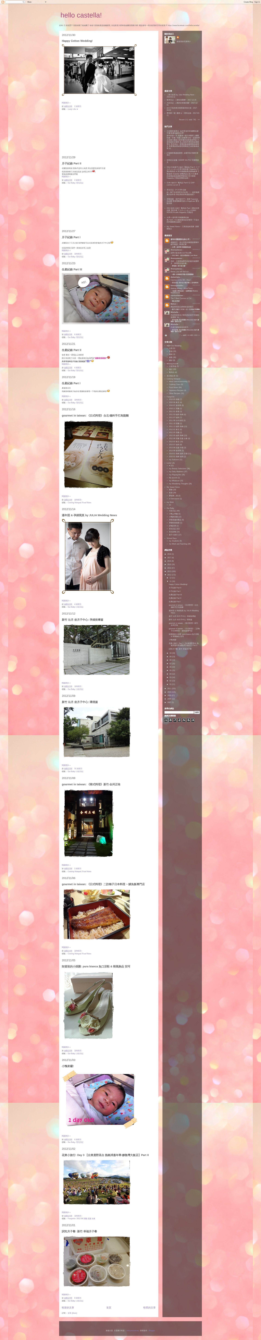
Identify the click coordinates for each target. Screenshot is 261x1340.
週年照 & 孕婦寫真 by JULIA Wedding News (89, 515)
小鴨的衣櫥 (173, 517)
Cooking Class (174, 384)
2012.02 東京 (174, 429)
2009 (169, 695)
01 (171, 684)
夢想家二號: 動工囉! (179, 266)
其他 (171, 351)
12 (171, 578)
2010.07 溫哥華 (175, 405)
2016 (169, 561)
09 (171, 657)
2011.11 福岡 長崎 (176, 426)
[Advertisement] (109, 133)
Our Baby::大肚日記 (75, 607)
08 (171, 660)
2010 (169, 692)
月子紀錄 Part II (71, 163)
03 (171, 677)
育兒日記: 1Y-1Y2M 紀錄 (176, 190)
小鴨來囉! (68, 1066)
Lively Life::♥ (73, 109)
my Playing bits (175, 475)
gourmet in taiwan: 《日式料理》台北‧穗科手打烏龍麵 (95, 415)
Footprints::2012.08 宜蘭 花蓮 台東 (81, 1219)
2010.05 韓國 (174, 399)
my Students (174, 541)
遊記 (171, 369)
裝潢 (171, 493)
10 (171, 653)
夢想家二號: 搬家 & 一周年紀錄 (179, 113)
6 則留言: (78, 334)
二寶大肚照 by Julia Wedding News (181, 95)
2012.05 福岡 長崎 (176, 435)
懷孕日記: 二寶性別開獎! (176, 100)
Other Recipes (174, 393)
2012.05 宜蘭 (174, 432)
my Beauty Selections (177, 469)
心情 (171, 348)
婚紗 (171, 360)
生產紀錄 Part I (71, 383)
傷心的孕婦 (176, 301)
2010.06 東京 (174, 402)
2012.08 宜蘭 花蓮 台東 (178, 438)
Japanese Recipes (176, 390)
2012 (169, 575)
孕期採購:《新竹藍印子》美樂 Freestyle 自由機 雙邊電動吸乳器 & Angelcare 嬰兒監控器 (183, 201)
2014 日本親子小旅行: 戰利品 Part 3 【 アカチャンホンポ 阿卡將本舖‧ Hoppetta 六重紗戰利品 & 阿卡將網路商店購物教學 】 (183, 169)
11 (171, 581)
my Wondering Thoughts (178, 484)
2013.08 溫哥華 (175, 451)
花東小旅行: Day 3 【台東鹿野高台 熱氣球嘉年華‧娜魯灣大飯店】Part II (105, 1155)
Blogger (152, 1331)
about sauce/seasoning (178, 381)
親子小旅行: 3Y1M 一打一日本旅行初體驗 (186, 309)
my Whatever (174, 481)
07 (171, 664)
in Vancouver (174, 499)
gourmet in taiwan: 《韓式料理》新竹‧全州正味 (91, 784)
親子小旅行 (173, 535)
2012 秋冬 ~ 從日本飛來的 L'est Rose (184, 255)
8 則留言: (78, 1298)
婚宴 (171, 357)
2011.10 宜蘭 (174, 423)
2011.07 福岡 (174, 417)
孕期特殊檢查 (174, 523)
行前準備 (172, 366)
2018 (169, 554)
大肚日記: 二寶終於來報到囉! (178, 103)
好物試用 (172, 526)
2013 (169, 571)
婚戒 (171, 354)
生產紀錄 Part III (72, 269)
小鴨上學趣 (173, 514)
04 (171, 674)
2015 (169, 564)
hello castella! (81, 15)
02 (171, 681)
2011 (169, 689)
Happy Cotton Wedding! (77, 40)
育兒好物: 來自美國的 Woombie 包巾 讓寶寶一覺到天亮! (185, 330)
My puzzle (173, 478)
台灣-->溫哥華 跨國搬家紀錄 (178, 217)
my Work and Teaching (178, 544)
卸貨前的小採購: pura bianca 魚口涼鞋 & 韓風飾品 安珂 (96, 966)
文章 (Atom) (72, 1313)
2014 (169, 568)
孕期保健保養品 (175, 520)
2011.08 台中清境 (176, 420)
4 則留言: (78, 368)
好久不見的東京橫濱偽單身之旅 (179, 108)
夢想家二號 (173, 496)
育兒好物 (172, 532)
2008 (169, 699)
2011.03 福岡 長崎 (176, 414)
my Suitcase (174, 460)
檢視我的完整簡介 (184, 41)
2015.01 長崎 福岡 (176, 457)
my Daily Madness (176, 472)
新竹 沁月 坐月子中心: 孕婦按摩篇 (82, 619)
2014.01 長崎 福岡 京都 (178, 454)
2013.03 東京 (174, 442)
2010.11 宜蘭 (174, 408)
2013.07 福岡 (174, 445)
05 (171, 670)
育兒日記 (172, 529)
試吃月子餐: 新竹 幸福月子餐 (79, 1231)
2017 (169, 558)
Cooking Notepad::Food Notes (79, 503)
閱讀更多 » (66, 103)
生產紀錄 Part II (71, 350)
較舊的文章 (149, 1307)
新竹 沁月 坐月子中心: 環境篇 (80, 701)
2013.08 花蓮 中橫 (176, 448)
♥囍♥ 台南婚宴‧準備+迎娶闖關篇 (183, 274)
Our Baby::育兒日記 (75, 183)
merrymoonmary (132, 1331)
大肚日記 (172, 511)
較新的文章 (68, 1307)
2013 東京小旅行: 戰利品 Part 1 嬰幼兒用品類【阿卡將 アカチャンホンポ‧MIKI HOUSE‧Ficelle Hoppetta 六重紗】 (183, 210)
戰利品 (171, 372)
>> (199, 120)
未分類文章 (171, 376)
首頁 (108, 1307)
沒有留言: (78, 254)
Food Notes (173, 387)
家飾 (171, 490)
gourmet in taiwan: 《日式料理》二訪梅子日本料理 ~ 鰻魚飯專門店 (103, 884)
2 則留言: (78, 106)
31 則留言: (78, 769)
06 (171, 667)
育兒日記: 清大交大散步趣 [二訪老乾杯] (185, 282)
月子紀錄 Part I (71, 237)
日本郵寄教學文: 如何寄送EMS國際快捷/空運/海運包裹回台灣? (183, 132)
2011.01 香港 (174, 411)
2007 (169, 702)
